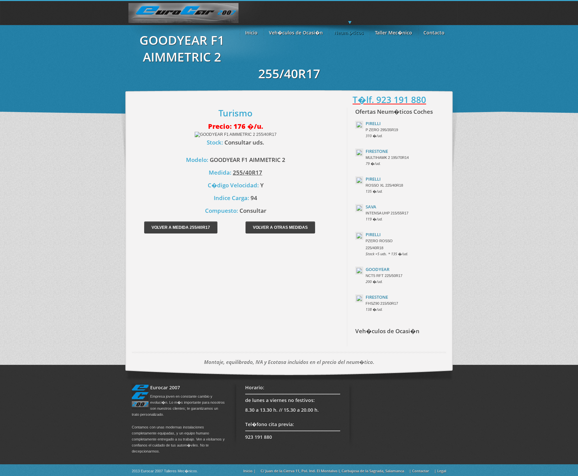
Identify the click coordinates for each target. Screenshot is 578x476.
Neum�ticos (349, 32)
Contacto (434, 32)
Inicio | (249, 470)
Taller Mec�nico (393, 32)
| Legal (440, 470)
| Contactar (419, 470)
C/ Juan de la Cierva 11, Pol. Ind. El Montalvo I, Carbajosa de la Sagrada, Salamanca (332, 470)
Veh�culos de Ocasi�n (296, 32)
